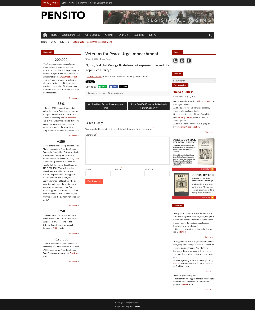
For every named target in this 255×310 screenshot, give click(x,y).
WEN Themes (135, 306)
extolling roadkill (185, 117)
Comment (90, 134)
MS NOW (182, 232)
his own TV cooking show (189, 126)
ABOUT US (139, 35)
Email (118, 169)
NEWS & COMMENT (71, 35)
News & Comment (98, 93)
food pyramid (205, 101)
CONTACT (152, 35)
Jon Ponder (107, 59)
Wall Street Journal (68, 76)
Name (88, 169)
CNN (77, 158)
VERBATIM (109, 35)
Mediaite (185, 284)
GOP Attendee (94, 76)
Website (148, 169)
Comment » (209, 132)
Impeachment (117, 93)
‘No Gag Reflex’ (183, 92)
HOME (54, 35)
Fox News (74, 253)
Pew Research (69, 117)
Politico (176, 263)
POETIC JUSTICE (92, 35)
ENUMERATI (124, 35)
